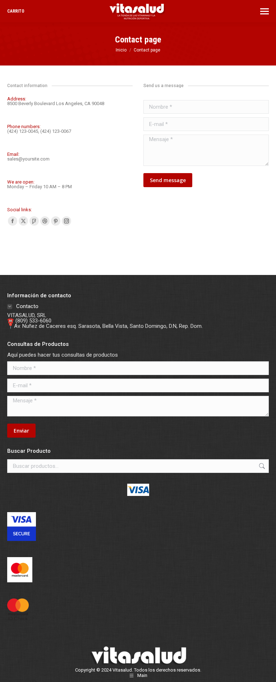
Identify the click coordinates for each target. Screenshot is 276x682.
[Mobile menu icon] (264, 11)
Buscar (261, 466)
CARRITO (15, 11)
